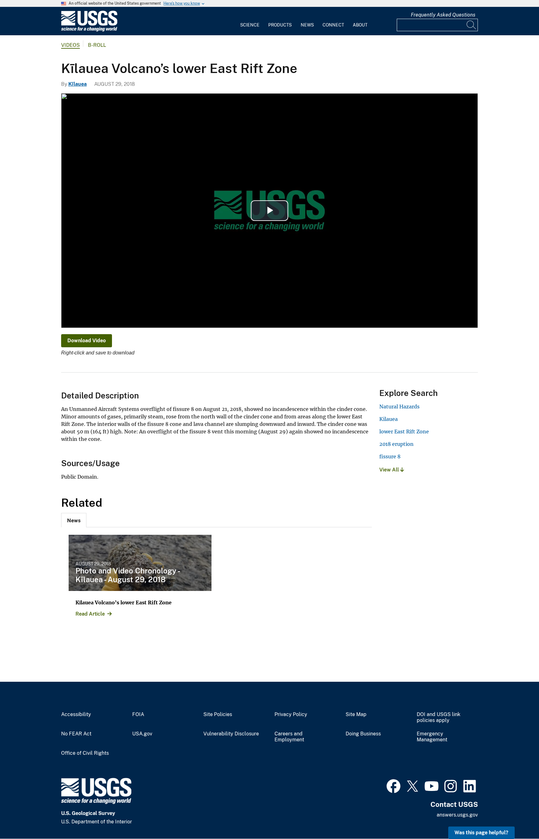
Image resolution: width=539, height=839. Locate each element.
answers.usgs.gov (457, 815)
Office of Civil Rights (85, 753)
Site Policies (217, 714)
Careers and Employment (289, 737)
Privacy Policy (290, 714)
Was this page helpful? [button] (481, 833)
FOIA (138, 714)
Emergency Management (432, 737)
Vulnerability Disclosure (231, 734)
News (307, 24)
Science (250, 24)
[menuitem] (250, 21)
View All (389, 470)
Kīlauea (77, 84)
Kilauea (388, 419)
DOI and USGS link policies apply (438, 717)
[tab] (73, 520)
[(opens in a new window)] (393, 785)
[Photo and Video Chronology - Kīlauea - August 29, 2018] (140, 563)
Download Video (86, 341)
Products (280, 24)
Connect (333, 24)
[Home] (89, 30)
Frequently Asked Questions (443, 15)
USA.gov (142, 734)
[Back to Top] (516, 816)
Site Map (356, 714)
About (360, 24)
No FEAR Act (76, 734)
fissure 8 (390, 456)
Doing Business (363, 734)
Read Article (90, 614)
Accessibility (76, 714)
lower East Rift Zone (404, 431)
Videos (70, 45)
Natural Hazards (399, 406)
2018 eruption (396, 444)
